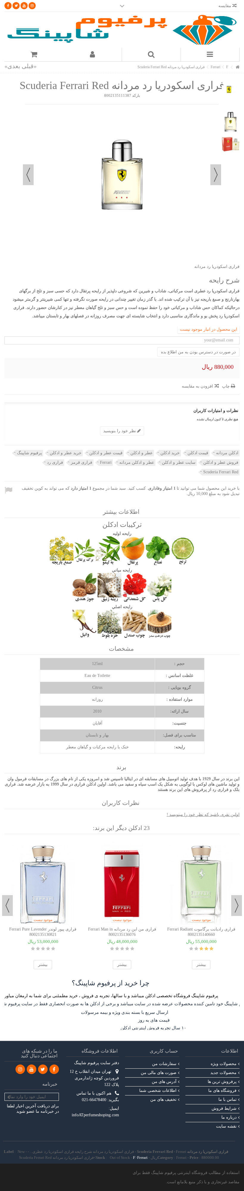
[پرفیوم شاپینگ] (122, 30)
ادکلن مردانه (227, 453)
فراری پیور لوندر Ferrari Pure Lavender (42, 929)
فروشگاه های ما (222, 1090)
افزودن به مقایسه (197, 386)
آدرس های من (164, 1081)
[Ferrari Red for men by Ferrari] (231, 121)
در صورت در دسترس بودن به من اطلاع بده (198, 352)
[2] (48, 949)
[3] (43, 949)
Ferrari (106, 462)
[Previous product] (29, 66)
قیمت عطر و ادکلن (106, 453)
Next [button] (7, 905)
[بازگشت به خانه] (238, 67)
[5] (33, 949)
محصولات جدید (223, 1072)
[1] (53, 949)
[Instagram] (32, 5)
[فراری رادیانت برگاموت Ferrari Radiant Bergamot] (201, 883)
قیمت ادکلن (197, 453)
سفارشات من (164, 1064)
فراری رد (55, 462)
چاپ (226, 386)
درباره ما (229, 1117)
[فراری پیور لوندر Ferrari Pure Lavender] (43, 883)
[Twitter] (16, 5)
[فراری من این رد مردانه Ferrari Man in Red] (122, 883)
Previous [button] (236, 905)
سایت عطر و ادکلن (178, 462)
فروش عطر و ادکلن (220, 462)
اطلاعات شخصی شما (157, 1090)
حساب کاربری (164, 1050)
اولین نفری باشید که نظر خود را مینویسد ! (203, 814)
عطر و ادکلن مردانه (136, 462)
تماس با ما (227, 1099)
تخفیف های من (163, 1099)
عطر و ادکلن (141, 453)
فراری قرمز (81, 462)
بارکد (136, 95)
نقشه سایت (226, 1126)
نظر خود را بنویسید (120, 431)
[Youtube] (24, 5)
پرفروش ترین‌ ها (222, 1081)
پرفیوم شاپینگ (29, 453)
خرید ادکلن (170, 453)
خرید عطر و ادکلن (66, 453)
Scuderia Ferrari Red (220, 472)
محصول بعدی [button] (28, 174)
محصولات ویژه (224, 1064)
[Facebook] (8, 5)
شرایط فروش (224, 1108)
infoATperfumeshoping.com (95, 1115)
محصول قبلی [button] (215, 174)
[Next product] (12, 66)
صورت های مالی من (158, 1072)
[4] (38, 949)
